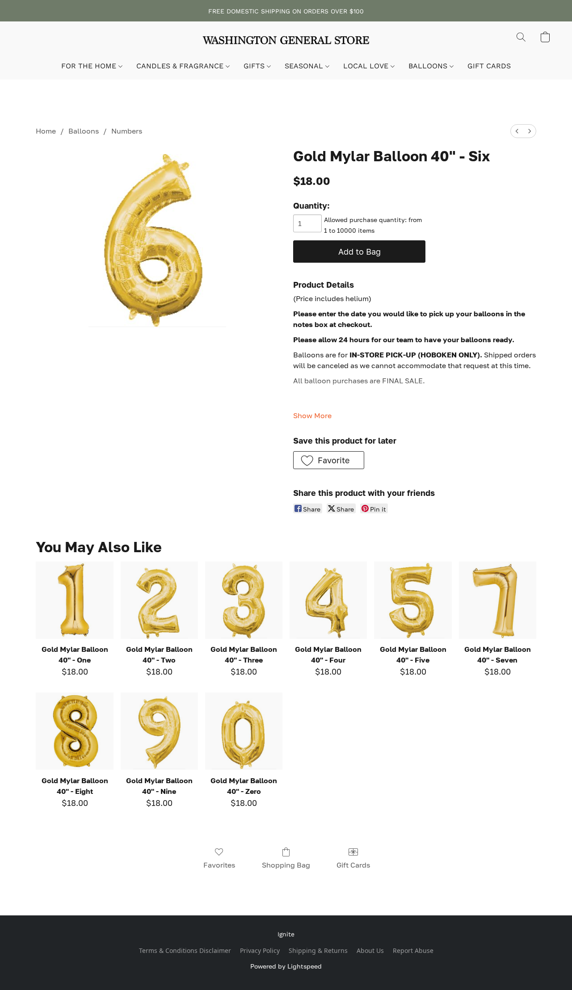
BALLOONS (429, 66)
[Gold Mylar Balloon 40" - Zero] (243, 731)
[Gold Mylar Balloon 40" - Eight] (74, 731)
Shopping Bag (286, 864)
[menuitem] (517, 131)
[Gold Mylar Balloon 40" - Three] (243, 600)
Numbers (126, 130)
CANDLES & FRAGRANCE (181, 66)
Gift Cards (353, 864)
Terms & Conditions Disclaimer (185, 950)
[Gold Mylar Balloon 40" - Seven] (497, 600)
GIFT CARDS (489, 66)
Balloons (83, 130)
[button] (286, 41)
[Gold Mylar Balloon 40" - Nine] (159, 731)
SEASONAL (305, 66)
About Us (370, 950)
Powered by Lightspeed (286, 966)
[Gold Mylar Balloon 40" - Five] (412, 600)
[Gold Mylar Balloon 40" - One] (74, 600)
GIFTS (255, 66)
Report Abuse (413, 950)
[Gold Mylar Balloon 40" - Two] (159, 600)
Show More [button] (312, 415)
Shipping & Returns (318, 950)
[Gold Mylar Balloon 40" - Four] (328, 600)
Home (46, 130)
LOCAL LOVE (367, 66)
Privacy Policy (260, 950)
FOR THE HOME (89, 66)
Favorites (219, 864)
